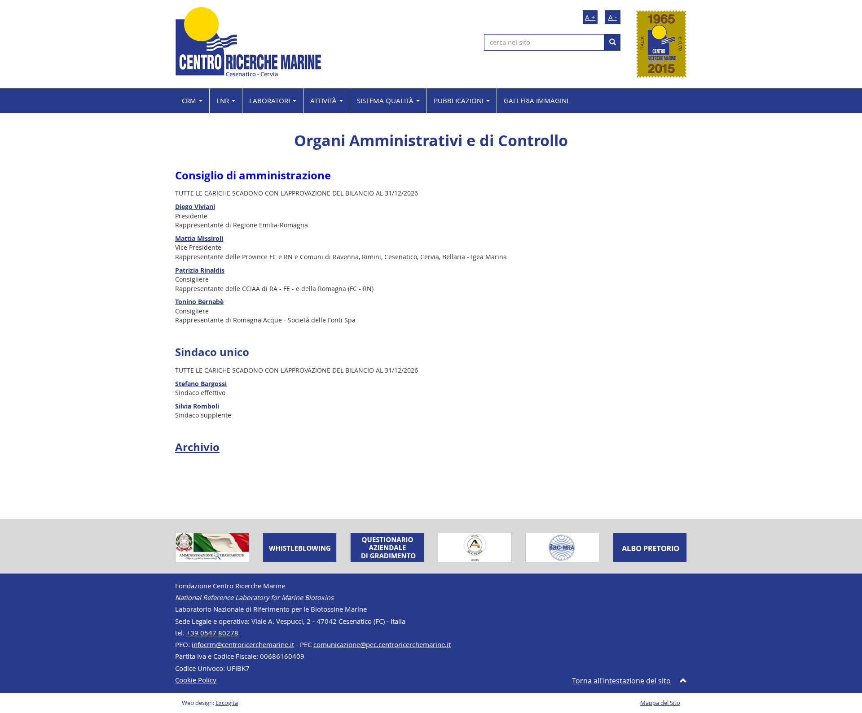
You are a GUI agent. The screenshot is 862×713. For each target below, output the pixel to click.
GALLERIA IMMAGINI (536, 100)
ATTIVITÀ (324, 100)
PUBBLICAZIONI (459, 100)
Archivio (197, 447)
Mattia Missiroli (199, 238)
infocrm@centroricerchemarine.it (243, 644)
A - (612, 17)
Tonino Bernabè (199, 301)
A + (590, 17)
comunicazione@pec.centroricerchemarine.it (382, 644)
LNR (223, 100)
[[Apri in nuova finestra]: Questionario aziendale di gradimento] (387, 547)
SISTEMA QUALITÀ (386, 100)
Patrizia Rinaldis (199, 270)
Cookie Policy (195, 680)
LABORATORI (270, 100)
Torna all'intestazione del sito (621, 681)
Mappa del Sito (660, 703)
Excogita (227, 703)
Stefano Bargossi (201, 383)
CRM (190, 100)
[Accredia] (475, 547)
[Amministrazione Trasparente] (212, 547)
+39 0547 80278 (212, 633)
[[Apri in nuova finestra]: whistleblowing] (300, 547)
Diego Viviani (195, 206)
